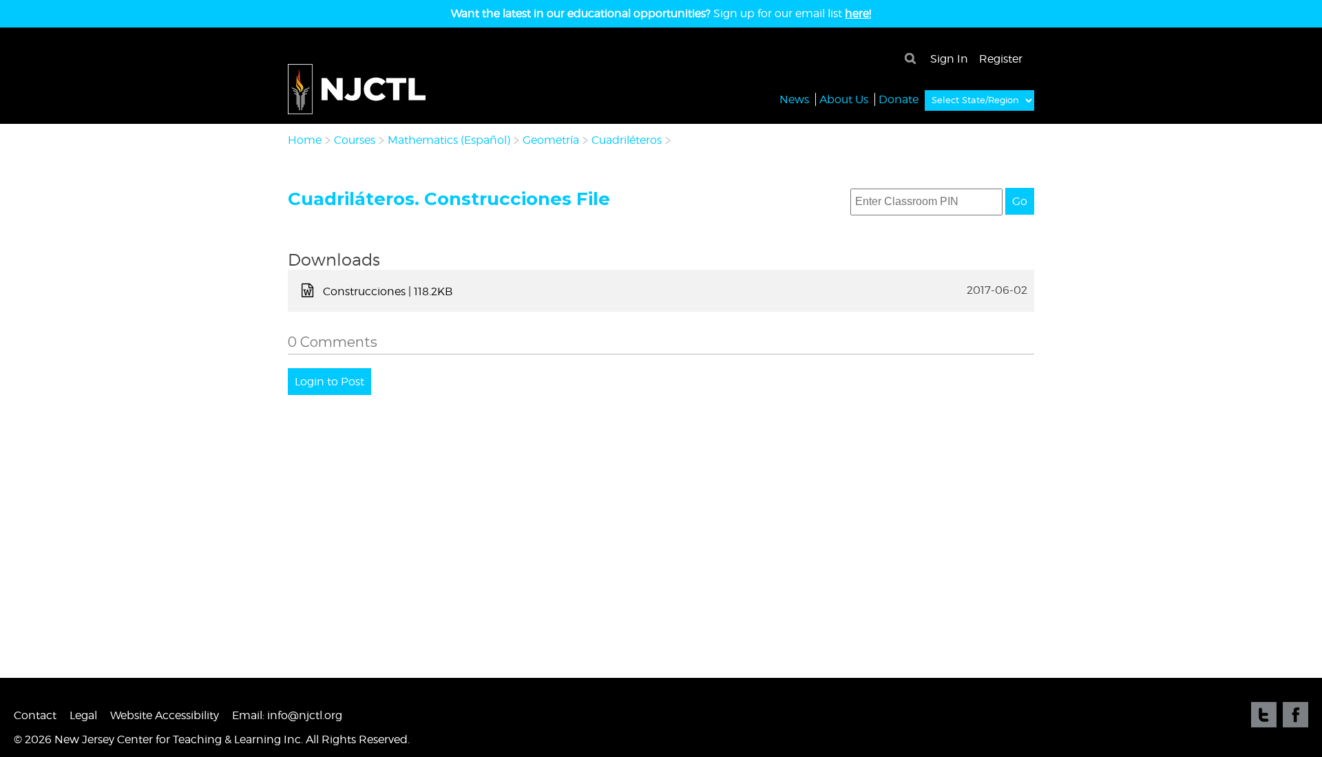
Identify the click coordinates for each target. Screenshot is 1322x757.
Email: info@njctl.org (287, 715)
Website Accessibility (164, 715)
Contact (35, 715)
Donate (899, 99)
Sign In (949, 58)
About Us (843, 99)
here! (858, 13)
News (794, 99)
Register (1000, 58)
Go (1019, 201)
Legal (83, 715)
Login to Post (329, 381)
